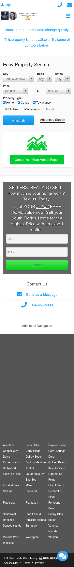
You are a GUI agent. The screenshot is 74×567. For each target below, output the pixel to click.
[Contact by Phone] (59, 4)
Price (6, 86)
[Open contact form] (69, 4)
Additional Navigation (37, 325)
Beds (40, 74)
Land (50, 109)
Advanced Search (52, 119)
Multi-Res (12, 109)
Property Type (12, 98)
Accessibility (11, 563)
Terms (26, 563)
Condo (24, 102)
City (5, 74)
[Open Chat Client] (62, 556)
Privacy (39, 563)
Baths (59, 74)
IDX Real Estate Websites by (21, 558)
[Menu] (68, 15)
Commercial (32, 109)
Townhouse (43, 102)
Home (10, 102)
